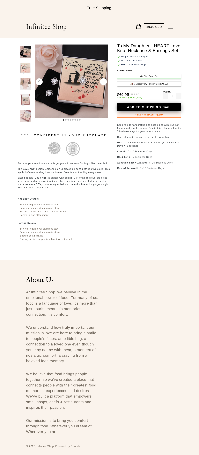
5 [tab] (73, 120)
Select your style (124, 71)
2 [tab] (66, 120)
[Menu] (170, 27)
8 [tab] (80, 120)
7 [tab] (77, 120)
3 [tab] (68, 120)
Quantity (167, 92)
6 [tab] (75, 120)
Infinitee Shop (46, 26)
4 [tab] (70, 120)
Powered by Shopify (67, 446)
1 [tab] (63, 120)
